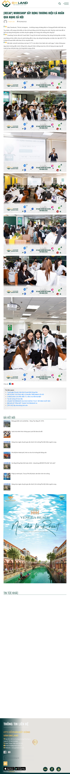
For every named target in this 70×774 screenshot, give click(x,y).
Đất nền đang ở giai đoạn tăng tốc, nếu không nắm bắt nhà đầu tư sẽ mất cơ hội (34, 653)
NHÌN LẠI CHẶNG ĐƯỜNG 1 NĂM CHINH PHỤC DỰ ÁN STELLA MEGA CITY (13, 652)
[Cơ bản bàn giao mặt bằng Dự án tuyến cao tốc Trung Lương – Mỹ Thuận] (35, 694)
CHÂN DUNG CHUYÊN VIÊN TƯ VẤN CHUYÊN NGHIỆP (24, 397)
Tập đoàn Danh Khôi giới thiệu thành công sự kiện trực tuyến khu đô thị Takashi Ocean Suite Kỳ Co (13, 713)
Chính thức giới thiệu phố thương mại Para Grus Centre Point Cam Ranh (56, 711)
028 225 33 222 (18, 743)
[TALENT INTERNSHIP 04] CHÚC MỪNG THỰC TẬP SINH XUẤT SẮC (28, 401)
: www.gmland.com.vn (17, 748)
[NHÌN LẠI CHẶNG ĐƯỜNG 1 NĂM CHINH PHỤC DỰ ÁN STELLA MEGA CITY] (13, 636)
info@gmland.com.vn (15, 745)
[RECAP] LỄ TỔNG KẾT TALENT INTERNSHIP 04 (22, 403)
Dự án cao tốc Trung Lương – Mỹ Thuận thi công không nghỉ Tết (55, 652)
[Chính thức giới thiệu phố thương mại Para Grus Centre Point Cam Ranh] (57, 694)
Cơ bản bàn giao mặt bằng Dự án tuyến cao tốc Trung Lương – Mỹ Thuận (34, 711)
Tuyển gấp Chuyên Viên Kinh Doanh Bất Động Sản (22, 392)
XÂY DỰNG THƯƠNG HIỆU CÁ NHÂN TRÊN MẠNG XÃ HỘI (25, 394)
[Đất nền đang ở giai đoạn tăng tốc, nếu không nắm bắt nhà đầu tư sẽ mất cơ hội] (35, 636)
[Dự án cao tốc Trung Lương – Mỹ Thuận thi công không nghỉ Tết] (57, 636)
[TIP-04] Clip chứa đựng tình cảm (17, 405)
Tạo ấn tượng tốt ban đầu (15, 399)
